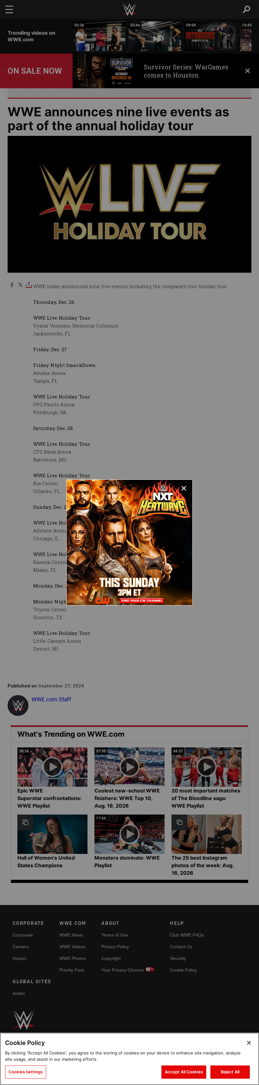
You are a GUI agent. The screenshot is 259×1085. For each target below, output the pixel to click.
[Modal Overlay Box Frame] (129, 542)
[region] (129, 1059)
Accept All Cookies (184, 1071)
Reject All (230, 1071)
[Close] (249, 1043)
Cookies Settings (26, 1071)
